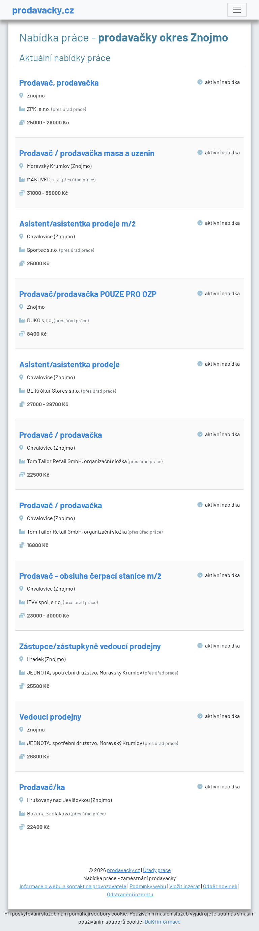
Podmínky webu (148, 886)
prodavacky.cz (43, 10)
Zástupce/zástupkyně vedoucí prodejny (90, 646)
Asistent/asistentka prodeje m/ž (77, 223)
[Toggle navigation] (237, 10)
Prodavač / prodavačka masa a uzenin (86, 153)
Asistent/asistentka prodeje (69, 364)
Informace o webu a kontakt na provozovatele (73, 886)
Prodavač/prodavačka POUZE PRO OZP (87, 294)
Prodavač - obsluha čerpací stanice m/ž (90, 575)
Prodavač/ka (42, 787)
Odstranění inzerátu (130, 894)
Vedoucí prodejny (50, 716)
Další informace (163, 921)
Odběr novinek (220, 886)
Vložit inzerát (184, 886)
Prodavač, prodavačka (59, 82)
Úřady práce (157, 870)
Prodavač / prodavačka (60, 435)
